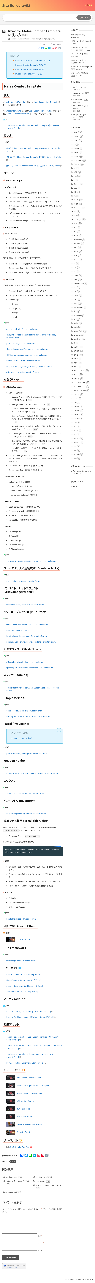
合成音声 (77, 418)
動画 (75, 402)
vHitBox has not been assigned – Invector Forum (26, 355)
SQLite (76, 295)
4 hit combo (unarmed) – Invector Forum (23, 581)
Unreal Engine (78, 307)
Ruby (75, 279)
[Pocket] (53, 48)
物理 (75, 434)
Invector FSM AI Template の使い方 (29, 69)
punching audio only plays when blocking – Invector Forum (31, 641)
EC (74, 180)
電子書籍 (77, 454)
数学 (75, 426)
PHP (75, 271)
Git (75, 196)
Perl (75, 267)
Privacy (9, 1267)
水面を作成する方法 (80, 41)
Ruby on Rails (78, 283)
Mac (75, 231)
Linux (75, 224)
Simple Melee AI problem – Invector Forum (24, 710)
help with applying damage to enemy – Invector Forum (29, 366)
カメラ (76, 367)
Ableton (76, 136)
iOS (75, 212)
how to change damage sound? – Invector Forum (26, 636)
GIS (75, 192)
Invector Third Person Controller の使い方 (32, 60)
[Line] (46, 48)
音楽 (75, 458)
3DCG (75, 132)
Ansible (76, 156)
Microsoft (77, 243)
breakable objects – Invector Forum (21, 918)
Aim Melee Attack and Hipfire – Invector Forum (26, 793)
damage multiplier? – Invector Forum (22, 329)
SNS (75, 287)
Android (76, 152)
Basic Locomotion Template (46, 102)
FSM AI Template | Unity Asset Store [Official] (25, 1062)
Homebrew (77, 208)
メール (41, 1243)
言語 (75, 450)
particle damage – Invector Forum (20, 343)
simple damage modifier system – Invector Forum (27, 349)
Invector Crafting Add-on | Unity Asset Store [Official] (28, 1011)
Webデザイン (78, 331)
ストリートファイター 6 (81, 87)
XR (74, 343)
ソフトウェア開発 (80, 383)
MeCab (76, 236)
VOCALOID (77, 315)
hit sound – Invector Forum (17, 630)
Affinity (76, 140)
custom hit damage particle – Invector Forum (25, 604)
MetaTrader (78, 239)
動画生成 (77, 406)
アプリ (76, 363)
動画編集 (77, 410)
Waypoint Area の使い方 (22, 738)
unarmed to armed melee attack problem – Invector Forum (31, 561)
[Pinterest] (56, 48)
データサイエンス (80, 387)
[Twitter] (42, 48)
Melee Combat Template (16, 102)
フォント (77, 395)
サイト (40, 1250)
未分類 (76, 430)
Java (75, 216)
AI (74, 144)
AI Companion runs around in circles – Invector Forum (28, 716)
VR (74, 319)
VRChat (76, 323)
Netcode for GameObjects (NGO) (48, 1186)
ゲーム (76, 375)
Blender (76, 164)
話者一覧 (77, 35)
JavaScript (77, 220)
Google (76, 200)
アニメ (76, 359)
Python (76, 275)
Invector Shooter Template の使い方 (30, 65)
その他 (76, 355)
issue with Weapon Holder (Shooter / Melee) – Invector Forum (32, 773)
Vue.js (76, 327)
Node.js (76, 259)
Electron (76, 184)
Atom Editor (78, 160)
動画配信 (77, 414)
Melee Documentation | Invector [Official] (23, 980)
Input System (43, 1181)
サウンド (77, 379)
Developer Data (13, 1177)
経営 (75, 446)
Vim (75, 311)
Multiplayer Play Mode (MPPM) (17, 1182)
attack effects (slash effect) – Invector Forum (25, 662)
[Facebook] (39, 48)
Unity (14, 39)
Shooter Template (13, 110)
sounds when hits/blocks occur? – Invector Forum (27, 624)
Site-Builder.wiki (16, 5)
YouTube (76, 347)
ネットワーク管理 (80, 390)
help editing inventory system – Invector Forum (26, 813)
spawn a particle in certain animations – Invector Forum (29, 667)
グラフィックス (79, 371)
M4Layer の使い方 (79, 54)
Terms (15, 1267)
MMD (75, 247)
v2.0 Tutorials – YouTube (19, 1147)
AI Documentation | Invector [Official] (22, 991)
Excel (75, 188)
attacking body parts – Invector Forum (22, 372)
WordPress (77, 339)
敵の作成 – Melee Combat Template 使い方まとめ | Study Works (33, 165)
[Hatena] (49, 48)
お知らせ (77, 351)
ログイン (76, 486)
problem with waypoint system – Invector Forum (26, 753)
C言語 (76, 172)
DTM (75, 176)
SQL (75, 291)
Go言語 (76, 204)
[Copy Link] (59, 48)
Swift (75, 299)
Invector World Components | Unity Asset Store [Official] (30, 1017)
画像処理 (77, 438)
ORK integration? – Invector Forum (21, 960)
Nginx (75, 255)
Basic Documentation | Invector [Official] (23, 974)
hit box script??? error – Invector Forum (23, 360)
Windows (77, 335)
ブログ (76, 398)
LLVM (75, 228)
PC (74, 263)
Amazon (76, 148)
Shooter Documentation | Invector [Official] (24, 986)
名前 (40, 1236)
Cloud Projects (43, 1177)
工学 (75, 422)
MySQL (76, 251)
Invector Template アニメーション (29, 73)
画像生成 (77, 442)
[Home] (9, 39)
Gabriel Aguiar (12, 1192)
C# (74, 168)
